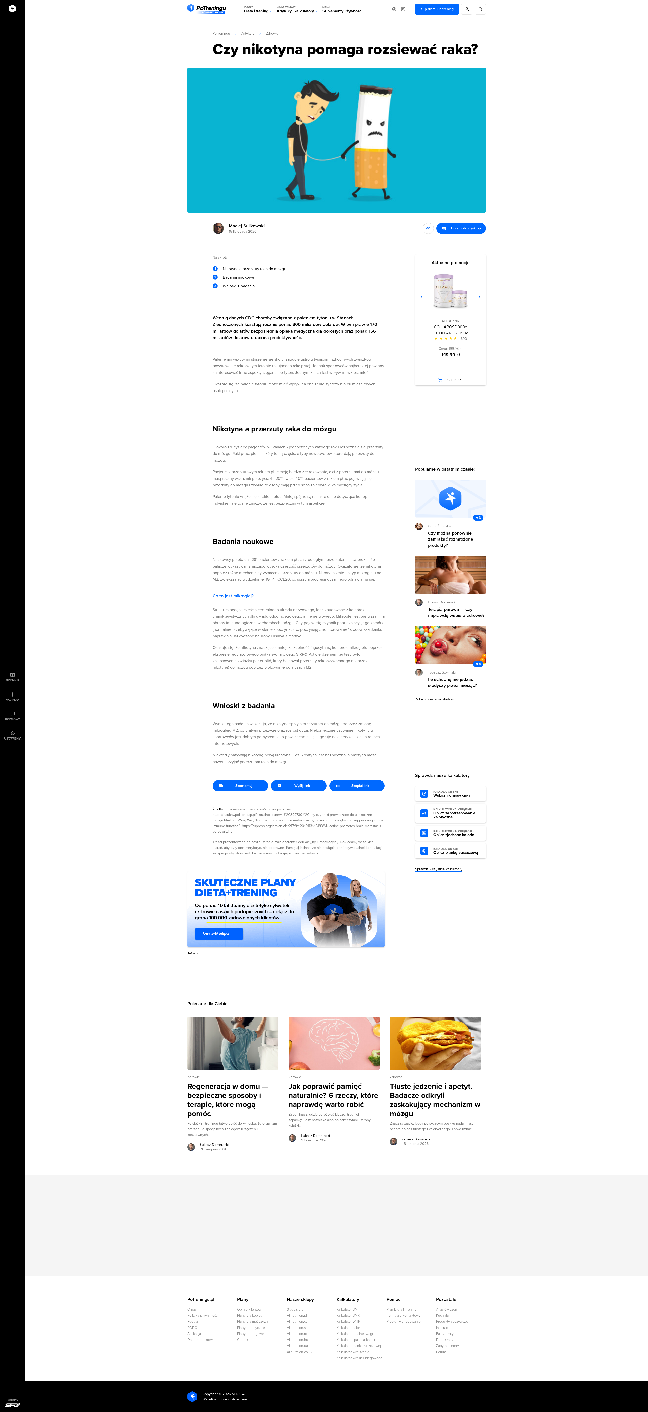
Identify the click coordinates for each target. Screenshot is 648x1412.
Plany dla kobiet (249, 1315)
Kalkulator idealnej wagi (355, 1334)
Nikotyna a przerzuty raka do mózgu (254, 268)
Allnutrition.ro (297, 1334)
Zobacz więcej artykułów (434, 699)
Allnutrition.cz (297, 1321)
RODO (192, 1328)
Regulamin (195, 1321)
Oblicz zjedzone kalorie (453, 833)
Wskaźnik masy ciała (452, 794)
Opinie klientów (249, 1309)
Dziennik (12, 680)
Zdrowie (272, 33)
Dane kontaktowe (201, 1340)
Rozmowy (12, 719)
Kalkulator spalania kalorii (356, 1340)
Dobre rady (444, 1340)
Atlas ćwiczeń (446, 1309)
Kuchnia (442, 1315)
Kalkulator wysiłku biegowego (359, 1358)
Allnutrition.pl (297, 1315)
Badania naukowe (238, 277)
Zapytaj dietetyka (449, 1346)
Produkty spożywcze (452, 1321)
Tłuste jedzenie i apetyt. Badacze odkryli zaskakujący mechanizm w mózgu (435, 1100)
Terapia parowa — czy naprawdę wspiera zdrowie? (456, 612)
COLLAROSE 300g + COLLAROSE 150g (450, 330)
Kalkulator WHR (348, 1321)
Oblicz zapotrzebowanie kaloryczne (454, 814)
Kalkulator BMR (348, 1315)
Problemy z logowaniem (405, 1321)
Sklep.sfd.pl (295, 1309)
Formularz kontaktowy (403, 1315)
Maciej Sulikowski (247, 226)
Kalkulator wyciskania (353, 1352)
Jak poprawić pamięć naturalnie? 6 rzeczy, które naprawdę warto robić (333, 1095)
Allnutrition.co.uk (299, 1352)
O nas (191, 1309)
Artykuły (247, 33)
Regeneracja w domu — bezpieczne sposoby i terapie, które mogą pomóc (227, 1100)
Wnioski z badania (239, 286)
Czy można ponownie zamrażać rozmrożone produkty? (450, 539)
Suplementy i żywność (341, 9)
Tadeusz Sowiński (442, 672)
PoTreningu (221, 33)
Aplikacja (194, 1334)
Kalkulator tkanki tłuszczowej (359, 1346)
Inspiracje (443, 1328)
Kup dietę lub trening (437, 9)
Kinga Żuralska (439, 526)
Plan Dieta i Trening (402, 1309)
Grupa (13, 1399)
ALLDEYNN (450, 321)
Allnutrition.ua (297, 1346)
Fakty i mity (445, 1334)
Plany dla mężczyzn (252, 1321)
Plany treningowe (250, 1334)
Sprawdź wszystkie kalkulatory (438, 869)
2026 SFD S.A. (233, 1394)
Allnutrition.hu (297, 1340)
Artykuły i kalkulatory (295, 9)
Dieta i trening (256, 9)
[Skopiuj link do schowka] (428, 228)
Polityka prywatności (202, 1315)
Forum (441, 1352)
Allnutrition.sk (297, 1328)
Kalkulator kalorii (349, 1328)
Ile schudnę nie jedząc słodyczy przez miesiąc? (452, 682)
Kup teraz (453, 380)
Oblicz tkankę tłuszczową (455, 851)
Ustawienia (12, 738)
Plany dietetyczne (251, 1328)
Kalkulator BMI (347, 1309)
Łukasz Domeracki (214, 1145)
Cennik (242, 1340)
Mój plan (13, 699)
